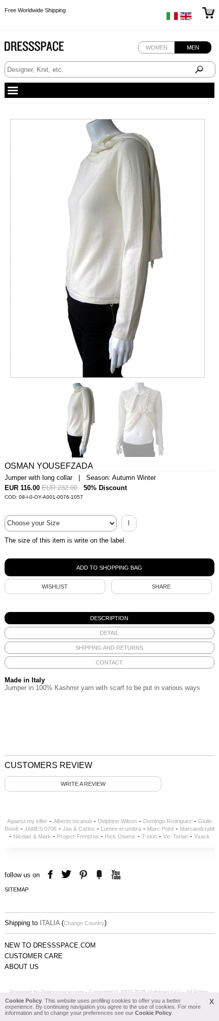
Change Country (84, 923)
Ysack (202, 836)
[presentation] (110, 618)
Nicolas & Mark (32, 836)
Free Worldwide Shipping (35, 10)
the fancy (99, 875)
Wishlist (55, 586)
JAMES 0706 (40, 829)
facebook (52, 875)
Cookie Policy (23, 1001)
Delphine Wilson (117, 821)
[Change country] (172, 18)
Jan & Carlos (79, 829)
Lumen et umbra (121, 829)
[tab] (110, 618)
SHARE (161, 586)
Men (193, 47)
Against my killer (27, 821)
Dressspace (44, 48)
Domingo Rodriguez (167, 821)
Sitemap (17, 889)
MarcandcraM (197, 829)
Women (157, 47)
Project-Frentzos (78, 836)
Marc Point (160, 829)
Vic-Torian (175, 836)
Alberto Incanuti (72, 821)
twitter (67, 875)
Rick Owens (120, 836)
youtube (115, 875)
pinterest (83, 875)
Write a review (83, 784)
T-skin (149, 836)
